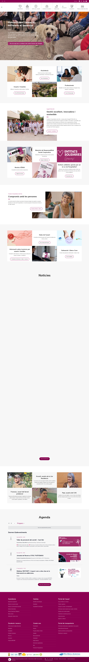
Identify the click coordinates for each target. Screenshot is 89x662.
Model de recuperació (12, 601)
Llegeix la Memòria (44, 160)
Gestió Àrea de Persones (63, 628)
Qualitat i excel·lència (52, 131)
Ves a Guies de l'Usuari (44, 242)
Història (34, 628)
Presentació (35, 626)
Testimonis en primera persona (64, 613)
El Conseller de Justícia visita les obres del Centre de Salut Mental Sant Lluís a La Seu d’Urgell (40, 385)
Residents (10, 628)
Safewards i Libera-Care (13, 616)
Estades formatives (12, 633)
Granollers (35, 604)
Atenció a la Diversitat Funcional (14, 606)
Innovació (10, 638)
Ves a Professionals (69, 93)
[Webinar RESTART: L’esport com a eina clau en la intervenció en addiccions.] (70, 573)
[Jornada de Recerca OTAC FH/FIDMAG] (70, 557)
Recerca (9, 635)
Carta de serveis (61, 616)
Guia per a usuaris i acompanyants (65, 606)
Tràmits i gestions (61, 604)
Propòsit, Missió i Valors (36, 208)
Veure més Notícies (44, 458)
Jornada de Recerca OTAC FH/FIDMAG (30, 555)
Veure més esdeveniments (44, 584)
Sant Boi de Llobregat (37, 601)
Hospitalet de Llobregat (38, 606)
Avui (14, 523)
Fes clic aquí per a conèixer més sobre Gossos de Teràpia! (26, 43)
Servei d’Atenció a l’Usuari (63, 601)
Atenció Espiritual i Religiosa (13, 611)
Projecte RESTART (11, 640)
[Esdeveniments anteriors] (9, 523)
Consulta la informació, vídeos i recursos (19, 259)
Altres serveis (10, 613)
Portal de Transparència (38, 647)
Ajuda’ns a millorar (62, 618)
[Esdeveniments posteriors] (11, 523)
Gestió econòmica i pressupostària (65, 630)
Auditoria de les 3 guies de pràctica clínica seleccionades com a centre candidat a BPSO (38, 443)
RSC (34, 645)
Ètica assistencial (36, 635)
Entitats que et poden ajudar (64, 611)
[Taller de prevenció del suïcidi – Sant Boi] (70, 541)
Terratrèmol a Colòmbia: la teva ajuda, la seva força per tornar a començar (34, 327)
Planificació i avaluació (62, 633)
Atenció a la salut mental (13, 604)
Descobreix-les (69, 176)
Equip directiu (36, 640)
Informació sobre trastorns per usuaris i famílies (67, 609)
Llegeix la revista (19, 173)
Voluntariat (35, 638)
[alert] (44, 527)
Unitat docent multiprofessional (14, 626)
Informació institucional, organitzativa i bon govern (68, 626)
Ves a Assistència (44, 78)
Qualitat (34, 633)
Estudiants (10, 630)
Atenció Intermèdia (12, 609)
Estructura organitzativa (38, 642)
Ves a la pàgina (69, 256)
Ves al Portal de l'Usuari (19, 92)
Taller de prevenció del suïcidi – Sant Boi (30, 540)
